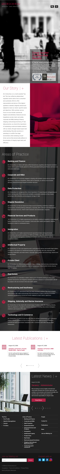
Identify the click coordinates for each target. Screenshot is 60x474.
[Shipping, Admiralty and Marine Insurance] (3, 302)
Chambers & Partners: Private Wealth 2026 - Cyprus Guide (17, 349)
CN (57, 3)
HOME (38, 3)
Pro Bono (5, 425)
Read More (38, 400)
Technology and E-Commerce (20, 315)
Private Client (13, 260)
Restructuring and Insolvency (20, 288)
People (43, 417)
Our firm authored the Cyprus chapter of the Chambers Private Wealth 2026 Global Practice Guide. (19, 355)
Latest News (42, 376)
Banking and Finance (16, 161)
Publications (44, 425)
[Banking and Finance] (3, 162)
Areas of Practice (15, 154)
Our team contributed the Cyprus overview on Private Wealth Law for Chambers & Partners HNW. (46, 355)
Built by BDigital (6, 470)
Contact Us (44, 421)
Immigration (13, 229)
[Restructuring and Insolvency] (3, 288)
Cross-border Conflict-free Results (40, 55)
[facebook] (47, 459)
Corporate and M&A (16, 175)
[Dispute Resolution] (3, 202)
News (42, 429)
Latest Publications (27, 338)
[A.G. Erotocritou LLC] (11, 4)
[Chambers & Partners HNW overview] (33, 347)
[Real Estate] (3, 274)
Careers (5, 423)
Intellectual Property (16, 245)
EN (51, 3)
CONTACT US (45, 3)
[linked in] (39, 459)
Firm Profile (6, 419)
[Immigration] (3, 230)
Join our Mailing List (46, 433)
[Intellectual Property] (3, 245)
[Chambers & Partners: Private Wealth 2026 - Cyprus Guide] (4, 347)
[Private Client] (3, 261)
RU (54, 3)
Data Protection (14, 188)
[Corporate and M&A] (3, 175)
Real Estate (13, 274)
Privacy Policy (24, 468)
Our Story (10, 88)
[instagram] (50, 459)
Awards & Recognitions (9, 421)
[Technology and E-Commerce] (3, 315)
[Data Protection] (3, 189)
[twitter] (43, 459)
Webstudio (13, 470)
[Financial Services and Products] (3, 216)
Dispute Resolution (16, 202)
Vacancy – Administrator (42, 385)
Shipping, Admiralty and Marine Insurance (25, 301)
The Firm (4, 417)
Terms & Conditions (14, 468)
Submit (30, 460)
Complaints (5, 468)
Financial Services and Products (21, 216)
